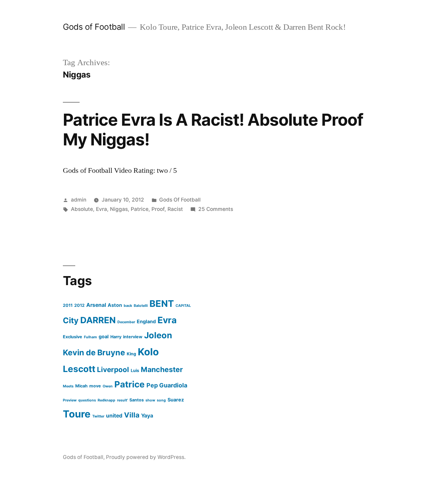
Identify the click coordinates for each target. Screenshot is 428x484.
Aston (115, 305)
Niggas (119, 209)
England (146, 321)
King (131, 353)
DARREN (98, 320)
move (95, 385)
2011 (68, 305)
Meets (68, 386)
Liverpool (113, 369)
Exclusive (72, 336)
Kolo (148, 352)
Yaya (147, 415)
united (114, 415)
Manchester (162, 369)
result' (122, 400)
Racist (175, 209)
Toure (77, 414)
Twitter (98, 416)
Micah (81, 385)
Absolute (82, 209)
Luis (135, 370)
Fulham (90, 337)
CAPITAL (183, 306)
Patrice (139, 209)
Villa (131, 415)
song (161, 400)
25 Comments (215, 209)
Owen (108, 386)
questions (87, 400)
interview (132, 336)
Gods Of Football (180, 200)
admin (78, 200)
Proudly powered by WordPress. (146, 457)
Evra (101, 209)
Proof (158, 209)
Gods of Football (94, 27)
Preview (70, 400)
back (128, 306)
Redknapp (106, 400)
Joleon (158, 335)
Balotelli (141, 306)
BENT (161, 303)
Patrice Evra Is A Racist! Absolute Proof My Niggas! (213, 129)
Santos (136, 399)
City (71, 320)
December (126, 322)
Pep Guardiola (166, 385)
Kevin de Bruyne (94, 352)
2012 (79, 305)
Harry (115, 336)
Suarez (176, 399)
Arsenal (96, 305)
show (150, 400)
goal (104, 336)
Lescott (79, 369)
